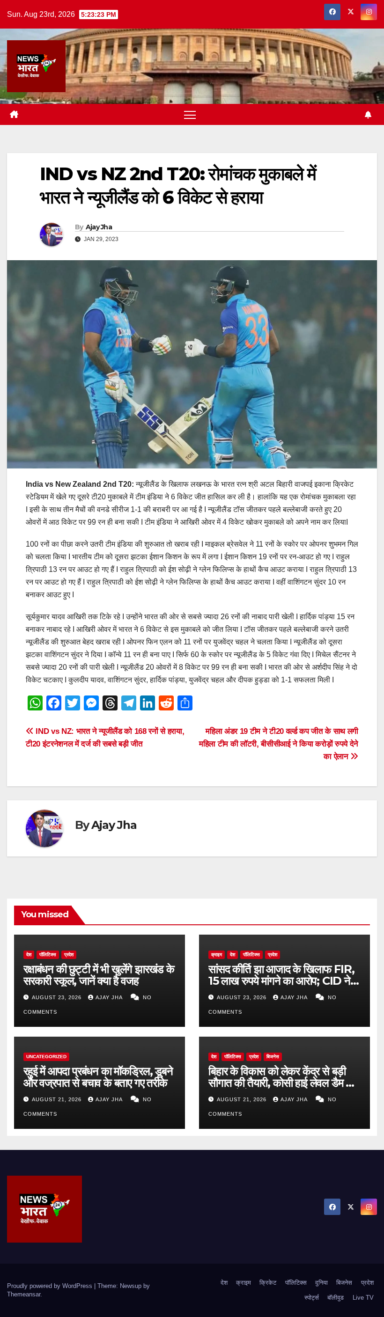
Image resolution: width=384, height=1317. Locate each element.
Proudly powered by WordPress (50, 1285)
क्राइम (216, 954)
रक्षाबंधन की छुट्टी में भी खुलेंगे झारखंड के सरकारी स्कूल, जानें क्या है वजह (98, 975)
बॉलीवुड (335, 1297)
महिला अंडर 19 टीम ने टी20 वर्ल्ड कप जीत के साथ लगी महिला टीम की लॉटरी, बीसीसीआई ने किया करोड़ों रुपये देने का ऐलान (278, 743)
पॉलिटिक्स (47, 954)
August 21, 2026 (57, 1099)
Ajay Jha (99, 227)
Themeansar (23, 1294)
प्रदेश (69, 954)
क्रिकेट (267, 1282)
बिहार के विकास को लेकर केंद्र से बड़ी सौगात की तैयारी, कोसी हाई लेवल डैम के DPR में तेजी (281, 1082)
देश (28, 954)
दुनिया (321, 1282)
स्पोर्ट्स (311, 1297)
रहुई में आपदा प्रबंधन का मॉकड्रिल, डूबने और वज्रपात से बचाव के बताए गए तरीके (98, 1077)
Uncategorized (46, 1056)
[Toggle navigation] (189, 114)
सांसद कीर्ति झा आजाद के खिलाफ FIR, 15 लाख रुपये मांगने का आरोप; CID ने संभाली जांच (281, 980)
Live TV (363, 1297)
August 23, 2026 (57, 997)
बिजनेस (272, 1056)
